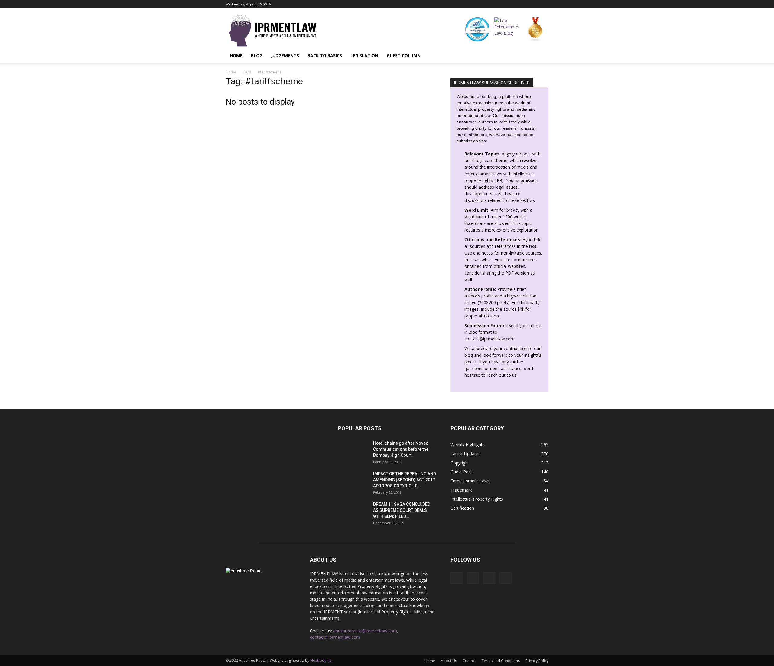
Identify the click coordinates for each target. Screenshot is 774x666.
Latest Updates (465, 453)
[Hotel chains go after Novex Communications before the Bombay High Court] (353, 450)
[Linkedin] (533, 4)
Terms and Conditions (501, 660)
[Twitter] (543, 4)
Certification (462, 508)
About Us (449, 660)
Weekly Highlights (467, 444)
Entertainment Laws (470, 481)
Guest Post (461, 472)
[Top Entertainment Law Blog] (506, 29)
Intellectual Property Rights (476, 499)
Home (236, 55)
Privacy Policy (536, 660)
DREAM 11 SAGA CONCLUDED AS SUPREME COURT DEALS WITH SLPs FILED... (401, 510)
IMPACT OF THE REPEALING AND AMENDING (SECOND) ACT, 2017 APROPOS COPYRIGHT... (404, 479)
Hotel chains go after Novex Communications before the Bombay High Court (400, 449)
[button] (541, 55)
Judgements (285, 55)
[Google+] (523, 4)
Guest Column (404, 55)
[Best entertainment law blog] (477, 29)
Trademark (461, 490)
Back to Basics (324, 55)
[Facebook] (514, 4)
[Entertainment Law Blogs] (535, 29)
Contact (469, 660)
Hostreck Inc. (321, 660)
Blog (256, 55)
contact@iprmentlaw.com (489, 339)
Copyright (459, 463)
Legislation (364, 55)
